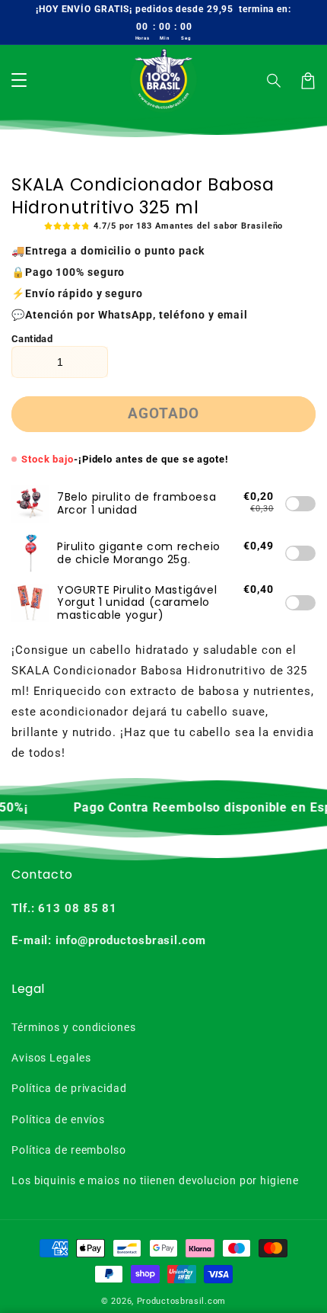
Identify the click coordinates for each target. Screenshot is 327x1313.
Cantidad (31, 338)
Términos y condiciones (73, 1027)
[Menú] (19, 81)
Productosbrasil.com (181, 1301)
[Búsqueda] (274, 81)
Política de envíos (58, 1119)
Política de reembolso (68, 1150)
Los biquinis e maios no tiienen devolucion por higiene (155, 1180)
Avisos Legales (51, 1058)
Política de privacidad (69, 1088)
